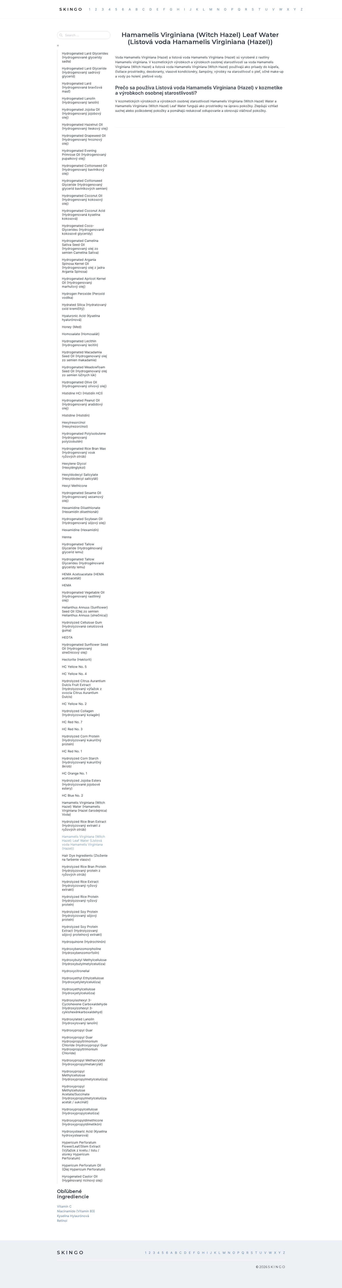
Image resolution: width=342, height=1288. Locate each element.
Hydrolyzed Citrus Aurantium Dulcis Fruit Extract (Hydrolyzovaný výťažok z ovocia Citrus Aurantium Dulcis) (83, 689)
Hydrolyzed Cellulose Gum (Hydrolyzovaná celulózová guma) (82, 626)
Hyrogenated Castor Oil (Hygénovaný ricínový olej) (82, 1178)
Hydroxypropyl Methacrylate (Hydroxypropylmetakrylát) (83, 1062)
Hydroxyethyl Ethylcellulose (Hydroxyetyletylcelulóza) (83, 980)
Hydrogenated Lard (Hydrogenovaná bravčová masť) (82, 87)
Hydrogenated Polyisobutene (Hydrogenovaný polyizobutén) (84, 437)
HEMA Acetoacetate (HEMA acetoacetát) (83, 576)
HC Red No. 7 (72, 722)
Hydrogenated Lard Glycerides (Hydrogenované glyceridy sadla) (85, 57)
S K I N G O (70, 1252)
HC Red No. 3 (72, 729)
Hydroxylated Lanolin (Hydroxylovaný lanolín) (80, 1021)
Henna (66, 537)
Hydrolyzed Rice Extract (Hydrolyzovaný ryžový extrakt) (80, 885)
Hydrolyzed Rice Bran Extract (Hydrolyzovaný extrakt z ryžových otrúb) (84, 825)
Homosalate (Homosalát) (81, 334)
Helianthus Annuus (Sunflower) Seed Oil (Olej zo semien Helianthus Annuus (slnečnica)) (85, 611)
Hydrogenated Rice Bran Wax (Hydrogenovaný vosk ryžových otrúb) (84, 452)
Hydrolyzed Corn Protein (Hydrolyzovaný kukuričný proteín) (81, 740)
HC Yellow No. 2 (74, 704)
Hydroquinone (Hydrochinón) (84, 942)
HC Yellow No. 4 (74, 674)
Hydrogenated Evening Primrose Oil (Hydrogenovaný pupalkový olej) (84, 154)
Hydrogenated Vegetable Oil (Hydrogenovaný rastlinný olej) (83, 596)
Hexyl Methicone (74, 486)
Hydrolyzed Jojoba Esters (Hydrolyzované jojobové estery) (81, 784)
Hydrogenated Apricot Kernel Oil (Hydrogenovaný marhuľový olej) (84, 282)
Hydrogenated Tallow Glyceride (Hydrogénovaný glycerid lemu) (82, 548)
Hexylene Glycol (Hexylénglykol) (74, 465)
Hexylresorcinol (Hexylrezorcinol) (75, 424)
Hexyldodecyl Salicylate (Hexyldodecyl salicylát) (80, 477)
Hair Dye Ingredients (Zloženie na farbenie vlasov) (84, 857)
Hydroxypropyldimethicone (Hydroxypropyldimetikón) (82, 1122)
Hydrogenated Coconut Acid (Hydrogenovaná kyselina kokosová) (83, 214)
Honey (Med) (72, 327)
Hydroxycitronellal (75, 971)
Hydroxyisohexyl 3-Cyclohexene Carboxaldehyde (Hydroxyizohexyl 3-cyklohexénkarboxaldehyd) (84, 1006)
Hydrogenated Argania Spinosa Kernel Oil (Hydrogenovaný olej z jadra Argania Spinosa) (83, 265)
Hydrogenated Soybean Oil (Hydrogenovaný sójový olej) (84, 521)
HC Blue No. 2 (72, 795)
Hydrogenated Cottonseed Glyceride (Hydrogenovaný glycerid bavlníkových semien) (84, 184)
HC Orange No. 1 (74, 773)
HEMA (66, 585)
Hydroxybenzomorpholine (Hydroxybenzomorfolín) (81, 951)
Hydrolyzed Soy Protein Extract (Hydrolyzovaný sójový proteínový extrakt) (82, 931)
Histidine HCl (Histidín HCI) (82, 393)
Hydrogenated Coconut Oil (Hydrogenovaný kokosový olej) (82, 199)
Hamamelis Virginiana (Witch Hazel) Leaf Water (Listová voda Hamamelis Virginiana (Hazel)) (83, 842)
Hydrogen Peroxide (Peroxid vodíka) (83, 296)
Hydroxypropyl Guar (77, 1030)
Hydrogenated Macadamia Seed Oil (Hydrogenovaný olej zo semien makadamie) (84, 356)
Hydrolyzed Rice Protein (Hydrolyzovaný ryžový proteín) (80, 900)
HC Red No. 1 (72, 751)
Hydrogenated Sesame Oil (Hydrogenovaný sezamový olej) (82, 497)
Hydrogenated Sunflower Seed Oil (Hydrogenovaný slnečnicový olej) (85, 648)
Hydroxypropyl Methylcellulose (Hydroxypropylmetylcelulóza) (85, 1075)
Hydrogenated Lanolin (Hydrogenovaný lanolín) (80, 100)
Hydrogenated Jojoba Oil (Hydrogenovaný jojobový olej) (81, 113)
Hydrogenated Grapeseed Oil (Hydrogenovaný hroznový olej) (84, 139)
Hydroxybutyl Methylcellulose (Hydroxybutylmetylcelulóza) (84, 962)
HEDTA (67, 637)
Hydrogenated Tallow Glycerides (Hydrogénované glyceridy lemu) (83, 563)
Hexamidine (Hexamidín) (80, 530)
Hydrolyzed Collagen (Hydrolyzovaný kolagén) (81, 713)
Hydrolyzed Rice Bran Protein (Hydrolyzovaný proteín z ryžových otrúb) (84, 870)
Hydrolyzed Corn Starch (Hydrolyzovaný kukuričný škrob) (81, 762)
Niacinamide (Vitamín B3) (76, 1211)
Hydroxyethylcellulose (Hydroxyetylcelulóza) (78, 991)
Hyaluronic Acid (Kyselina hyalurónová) (81, 318)
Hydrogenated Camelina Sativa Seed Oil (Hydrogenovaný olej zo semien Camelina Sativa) (80, 246)
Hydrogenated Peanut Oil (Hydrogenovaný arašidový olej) (82, 404)
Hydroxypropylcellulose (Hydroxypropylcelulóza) (80, 1111)
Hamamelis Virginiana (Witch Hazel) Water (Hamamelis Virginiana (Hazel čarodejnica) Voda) (84, 808)
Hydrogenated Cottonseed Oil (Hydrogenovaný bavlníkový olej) (84, 169)
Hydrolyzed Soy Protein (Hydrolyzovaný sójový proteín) (80, 915)
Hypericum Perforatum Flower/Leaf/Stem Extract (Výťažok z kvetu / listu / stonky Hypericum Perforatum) (81, 1150)
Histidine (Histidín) (76, 415)
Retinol (62, 1221)
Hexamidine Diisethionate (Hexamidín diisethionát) (81, 510)
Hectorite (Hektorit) (77, 659)
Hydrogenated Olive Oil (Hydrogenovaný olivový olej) (84, 384)
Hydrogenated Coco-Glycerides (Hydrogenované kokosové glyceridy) (83, 230)
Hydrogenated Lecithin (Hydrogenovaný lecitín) (80, 343)
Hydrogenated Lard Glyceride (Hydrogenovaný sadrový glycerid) (84, 72)
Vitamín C (64, 1206)
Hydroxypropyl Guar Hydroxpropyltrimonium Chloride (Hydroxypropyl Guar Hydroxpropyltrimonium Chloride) (84, 1045)
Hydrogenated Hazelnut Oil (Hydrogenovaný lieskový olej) (85, 126)
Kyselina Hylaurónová (73, 1216)
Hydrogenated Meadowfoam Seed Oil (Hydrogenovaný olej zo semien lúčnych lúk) (84, 371)
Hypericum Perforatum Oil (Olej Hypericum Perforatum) (83, 1167)
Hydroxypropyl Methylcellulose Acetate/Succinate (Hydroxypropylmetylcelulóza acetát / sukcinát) (84, 1094)
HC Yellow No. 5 (74, 667)
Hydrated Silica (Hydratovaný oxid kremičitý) (84, 307)
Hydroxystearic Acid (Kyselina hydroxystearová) (84, 1133)
